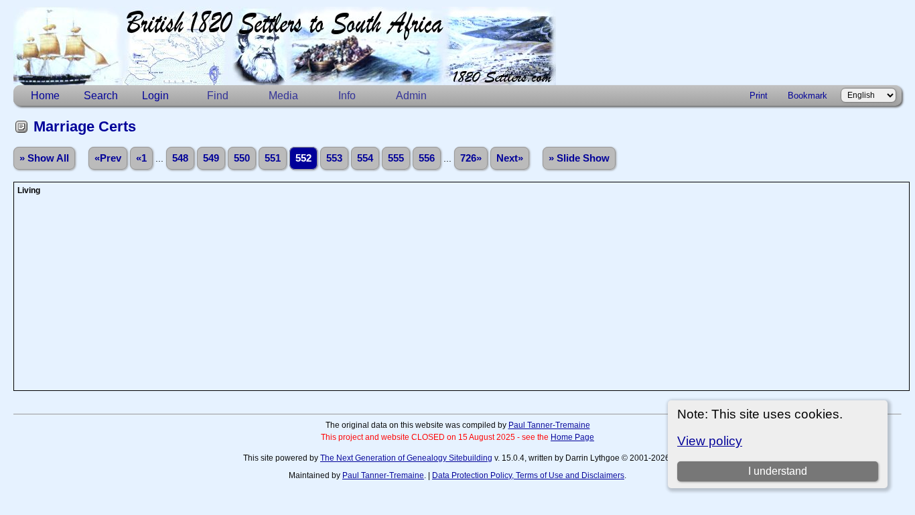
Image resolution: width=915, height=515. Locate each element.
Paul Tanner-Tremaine (549, 425)
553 (334, 158)
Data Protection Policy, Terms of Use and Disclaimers (528, 475)
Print (759, 96)
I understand (777, 471)
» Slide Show (579, 158)
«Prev (107, 158)
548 (180, 158)
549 (211, 158)
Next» (509, 158)
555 (396, 158)
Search (101, 95)
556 (427, 158)
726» (471, 158)
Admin (411, 95)
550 (242, 158)
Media (283, 95)
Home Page (572, 437)
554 (365, 158)
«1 (141, 158)
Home (45, 95)
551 (273, 158)
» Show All (44, 158)
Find (217, 95)
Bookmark (807, 96)
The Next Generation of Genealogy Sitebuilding (406, 458)
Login (155, 95)
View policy (709, 441)
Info (347, 95)
